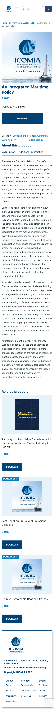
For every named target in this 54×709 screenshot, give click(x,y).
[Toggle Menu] (17, 9)
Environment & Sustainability (22, 23)
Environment (41, 135)
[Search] (48, 9)
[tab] (8, 152)
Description (8, 152)
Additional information (31, 152)
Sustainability (36, 139)
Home (4, 23)
